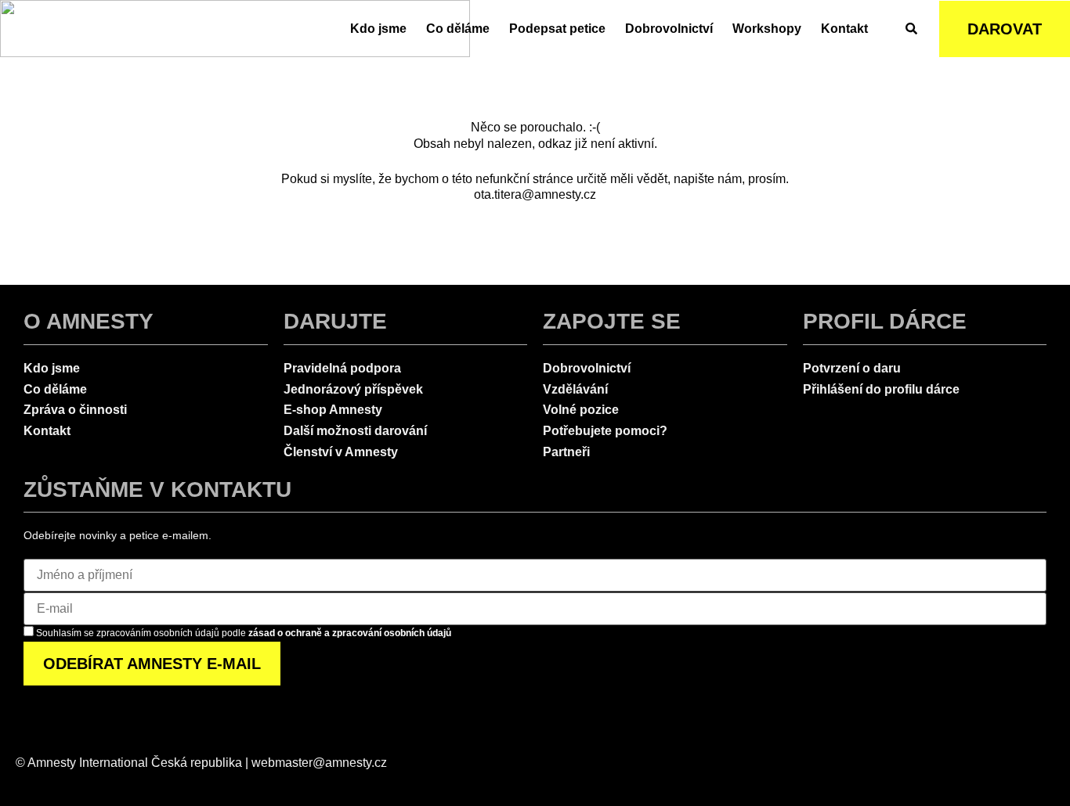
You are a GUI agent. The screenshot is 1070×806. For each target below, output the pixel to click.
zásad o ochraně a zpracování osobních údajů (349, 633)
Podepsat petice (557, 28)
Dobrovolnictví (669, 28)
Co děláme (458, 28)
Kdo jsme (378, 28)
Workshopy (766, 28)
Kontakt (844, 28)
